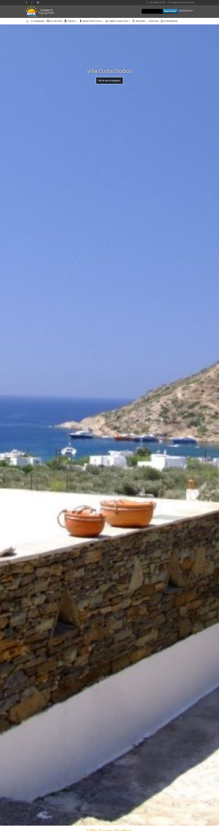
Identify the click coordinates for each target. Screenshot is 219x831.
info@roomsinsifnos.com (182, 2)
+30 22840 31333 (157, 2)
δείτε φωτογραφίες (109, 80)
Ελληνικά (186, 10)
